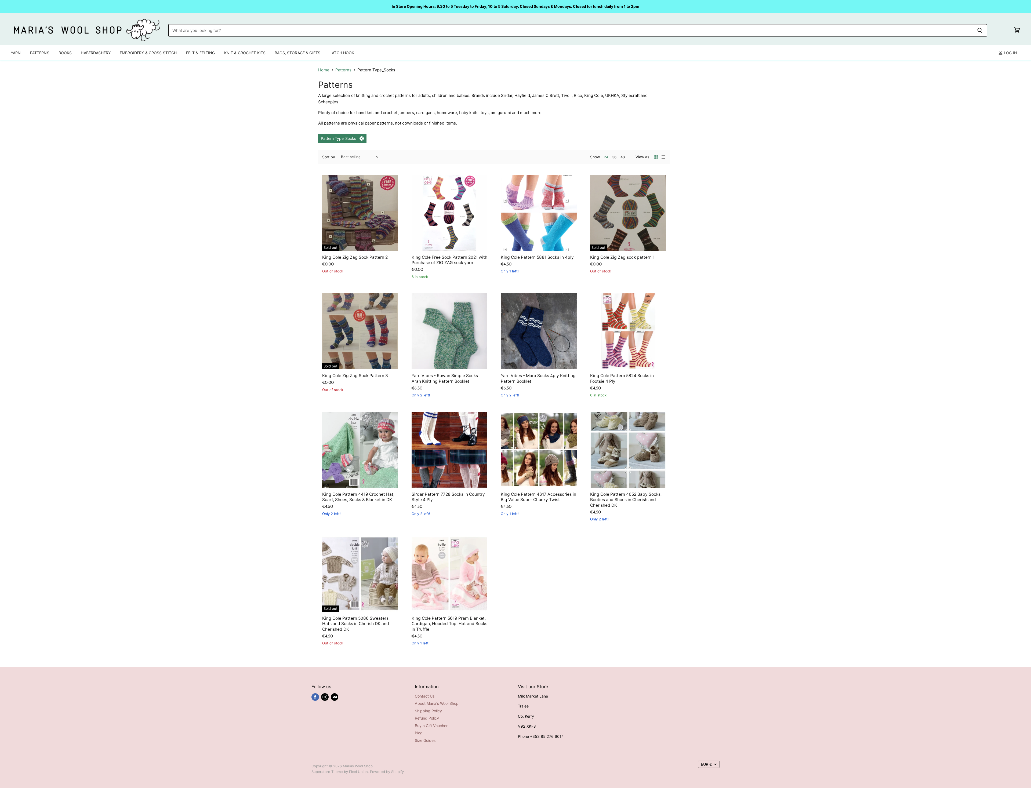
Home (323, 70)
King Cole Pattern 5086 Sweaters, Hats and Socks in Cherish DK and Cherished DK (356, 624)
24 (606, 157)
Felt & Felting (200, 52)
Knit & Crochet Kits (245, 52)
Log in (1010, 52)
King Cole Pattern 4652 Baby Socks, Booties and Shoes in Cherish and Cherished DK (626, 500)
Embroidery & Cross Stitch (148, 52)
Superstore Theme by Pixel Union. (340, 771)
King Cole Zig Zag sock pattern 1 (622, 257)
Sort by (328, 157)
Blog (419, 733)
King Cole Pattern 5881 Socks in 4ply (537, 257)
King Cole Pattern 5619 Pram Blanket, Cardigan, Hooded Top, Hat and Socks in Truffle (449, 624)
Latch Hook (341, 52)
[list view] (663, 157)
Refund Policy (427, 718)
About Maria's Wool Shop (437, 703)
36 (614, 157)
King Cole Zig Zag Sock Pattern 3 (355, 375)
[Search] (980, 30)
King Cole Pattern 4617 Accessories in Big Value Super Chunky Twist (538, 497)
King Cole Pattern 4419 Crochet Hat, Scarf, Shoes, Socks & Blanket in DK (358, 497)
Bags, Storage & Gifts (297, 52)
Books (65, 52)
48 (622, 157)
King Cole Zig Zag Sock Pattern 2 (355, 257)
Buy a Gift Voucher (431, 725)
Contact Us (424, 696)
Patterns (39, 52)
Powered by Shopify (387, 771)
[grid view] (656, 157)
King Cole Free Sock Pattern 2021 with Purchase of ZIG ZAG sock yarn (449, 260)
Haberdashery (96, 52)
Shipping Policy (428, 711)
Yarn (16, 52)
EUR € (706, 764)
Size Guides (425, 740)
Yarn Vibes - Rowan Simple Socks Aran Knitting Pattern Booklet (445, 378)
